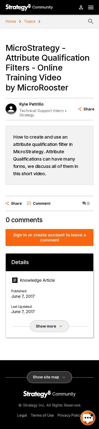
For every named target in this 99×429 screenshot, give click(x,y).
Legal (22, 415)
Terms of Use (42, 415)
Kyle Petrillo (31, 104)
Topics (29, 21)
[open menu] (90, 7)
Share (88, 109)
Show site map (46, 377)
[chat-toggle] (87, 417)
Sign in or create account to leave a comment (49, 237)
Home (11, 21)
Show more (46, 326)
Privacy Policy (70, 415)
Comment (41, 203)
